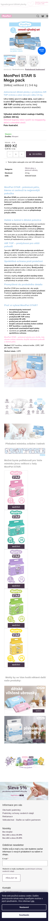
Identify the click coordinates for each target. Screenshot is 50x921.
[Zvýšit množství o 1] (22, 154)
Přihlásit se (11, 878)
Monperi (15, 136)
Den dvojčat (7, 832)
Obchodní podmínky (11, 810)
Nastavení (24, 907)
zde (32, 901)
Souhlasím (24, 915)
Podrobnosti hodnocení (35, 69)
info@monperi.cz (13, 892)
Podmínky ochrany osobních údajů (18, 813)
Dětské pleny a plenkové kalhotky (31, 169)
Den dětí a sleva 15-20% (12, 835)
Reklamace (7, 816)
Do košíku (37, 154)
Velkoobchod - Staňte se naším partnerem (21, 820)
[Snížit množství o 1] (10, 154)
